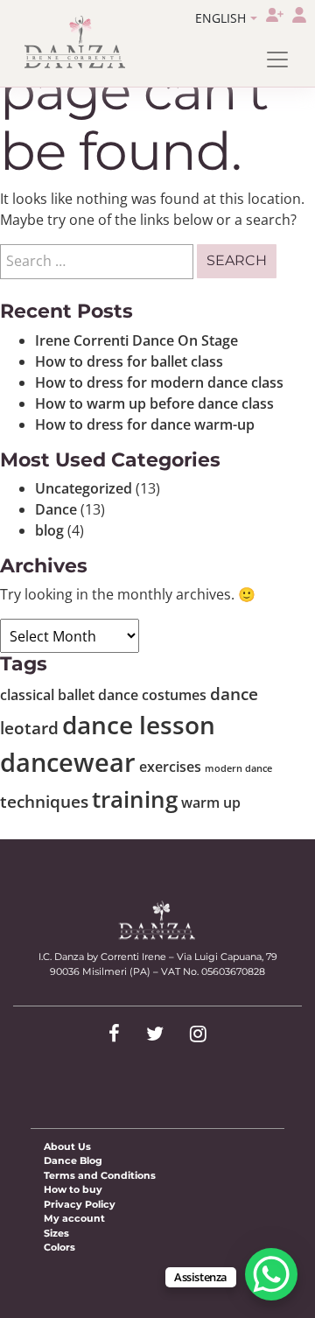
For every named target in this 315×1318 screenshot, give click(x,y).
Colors (59, 1247)
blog (49, 530)
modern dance (238, 768)
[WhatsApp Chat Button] (271, 1274)
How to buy (73, 1189)
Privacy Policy (80, 1204)
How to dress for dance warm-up (145, 424)
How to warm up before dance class (154, 403)
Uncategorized (83, 488)
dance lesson (138, 724)
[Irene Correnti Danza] (75, 42)
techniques (44, 801)
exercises (170, 766)
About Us (67, 1146)
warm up (211, 802)
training (135, 799)
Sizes (56, 1233)
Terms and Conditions (100, 1175)
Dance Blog (73, 1160)
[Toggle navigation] (277, 59)
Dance (56, 509)
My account (74, 1218)
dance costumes (152, 695)
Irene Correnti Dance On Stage (136, 340)
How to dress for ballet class (129, 361)
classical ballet (47, 695)
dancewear (68, 762)
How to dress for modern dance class (159, 382)
